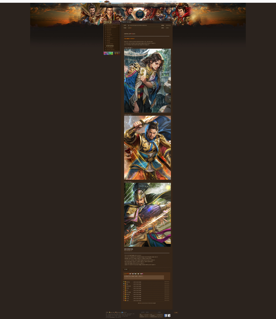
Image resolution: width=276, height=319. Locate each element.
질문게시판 (111, 31)
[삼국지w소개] (122, 6)
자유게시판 (111, 29)
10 (151, 303)
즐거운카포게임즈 (111, 46)
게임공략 (111, 37)
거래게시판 (111, 33)
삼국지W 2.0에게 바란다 (111, 27)
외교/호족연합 (111, 35)
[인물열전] (156, 6)
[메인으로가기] (140, 14)
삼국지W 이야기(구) (111, 50)
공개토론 (111, 42)
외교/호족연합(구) (111, 48)
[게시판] (145, 6)
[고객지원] (169, 6)
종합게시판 (111, 25)
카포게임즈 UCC (111, 38)
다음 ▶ (154, 303)
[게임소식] (107, 6)
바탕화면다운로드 (111, 44)
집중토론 (111, 40)
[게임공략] (134, 6)
